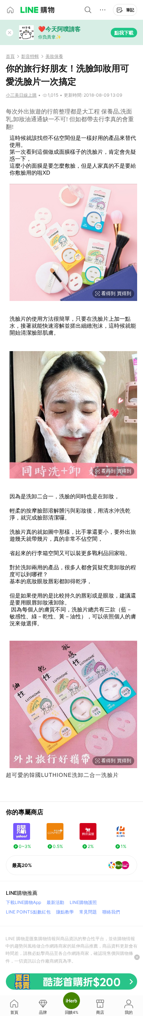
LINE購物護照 (83, 902)
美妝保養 (54, 56)
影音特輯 (30, 56)
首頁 (10, 56)
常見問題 (88, 912)
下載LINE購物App (23, 902)
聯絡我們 (111, 912)
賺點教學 (65, 912)
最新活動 (55, 902)
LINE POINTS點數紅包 (28, 912)
